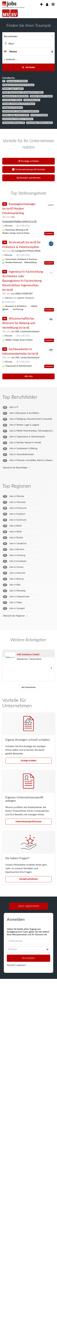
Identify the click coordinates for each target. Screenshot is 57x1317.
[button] (51, 59)
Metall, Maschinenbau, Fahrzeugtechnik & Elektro (23, 92)
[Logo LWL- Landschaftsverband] (51, 319)
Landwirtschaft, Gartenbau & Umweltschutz (20, 111)
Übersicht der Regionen (14, 616)
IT (4, 81)
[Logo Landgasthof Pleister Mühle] (51, 243)
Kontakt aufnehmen (28, 879)
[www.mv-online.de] (6, 13)
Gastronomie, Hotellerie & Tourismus (18, 119)
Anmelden (28, 959)
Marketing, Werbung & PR (13, 123)
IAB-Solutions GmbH (28, 654)
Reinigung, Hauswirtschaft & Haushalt (18, 85)
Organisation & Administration (15, 96)
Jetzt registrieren (28, 906)
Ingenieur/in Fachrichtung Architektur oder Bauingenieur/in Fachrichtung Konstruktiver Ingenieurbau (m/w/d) (22, 280)
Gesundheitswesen (31, 100)
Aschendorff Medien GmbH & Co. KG (19, 222)
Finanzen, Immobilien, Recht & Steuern (18, 104)
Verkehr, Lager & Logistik (13, 89)
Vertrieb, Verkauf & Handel (41, 96)
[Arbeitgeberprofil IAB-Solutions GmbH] (10, 657)
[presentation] (41, 4)
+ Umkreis (9, 59)
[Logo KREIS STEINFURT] (51, 273)
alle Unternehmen (28, 687)
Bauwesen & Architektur (17, 81)
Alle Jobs (6, 217)
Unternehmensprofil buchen (29, 822)
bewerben (49, 233)
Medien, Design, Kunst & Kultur (15, 115)
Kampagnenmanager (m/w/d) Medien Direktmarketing (19, 209)
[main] (28, 504)
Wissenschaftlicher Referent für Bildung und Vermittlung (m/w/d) (18, 323)
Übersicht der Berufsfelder (15, 468)
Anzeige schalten (28, 761)
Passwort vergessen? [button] (16, 966)
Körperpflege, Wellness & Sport (39, 123)
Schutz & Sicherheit (39, 115)
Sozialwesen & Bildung (12, 100)
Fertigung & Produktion (12, 107)
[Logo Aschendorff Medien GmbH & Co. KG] (51, 205)
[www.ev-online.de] (14, 13)
